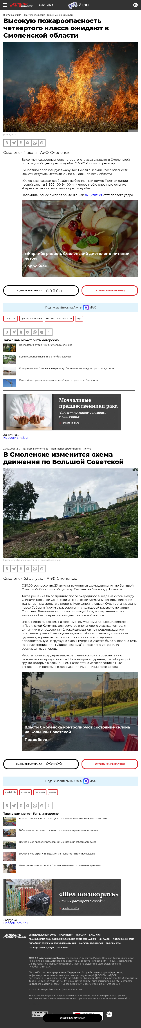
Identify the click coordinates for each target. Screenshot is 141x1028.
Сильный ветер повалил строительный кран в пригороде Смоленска (59, 380)
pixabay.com (10, 134)
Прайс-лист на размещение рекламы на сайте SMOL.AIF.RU (62, 939)
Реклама (81, 935)
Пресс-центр (66, 935)
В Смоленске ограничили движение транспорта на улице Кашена (57, 853)
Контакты (104, 939)
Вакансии (94, 935)
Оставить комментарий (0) (110, 290)
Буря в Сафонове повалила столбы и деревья (45, 356)
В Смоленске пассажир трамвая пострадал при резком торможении (58, 830)
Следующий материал (72, 1018)
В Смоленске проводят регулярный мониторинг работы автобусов (57, 842)
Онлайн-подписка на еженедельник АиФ (52, 943)
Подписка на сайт (123, 939)
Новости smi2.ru (15, 437)
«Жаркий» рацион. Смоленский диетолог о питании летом (77, 256)
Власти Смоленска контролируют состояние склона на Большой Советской (77, 729)
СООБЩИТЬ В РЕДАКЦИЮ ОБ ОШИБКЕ (49, 948)
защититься (93, 195)
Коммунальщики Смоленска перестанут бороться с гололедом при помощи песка (66, 368)
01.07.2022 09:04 (12, 15)
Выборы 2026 (113, 943)
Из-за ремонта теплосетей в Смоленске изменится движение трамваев (60, 865)
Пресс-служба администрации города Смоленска (32, 560)
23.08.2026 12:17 (11, 448)
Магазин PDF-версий (91, 943)
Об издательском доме (42, 935)
